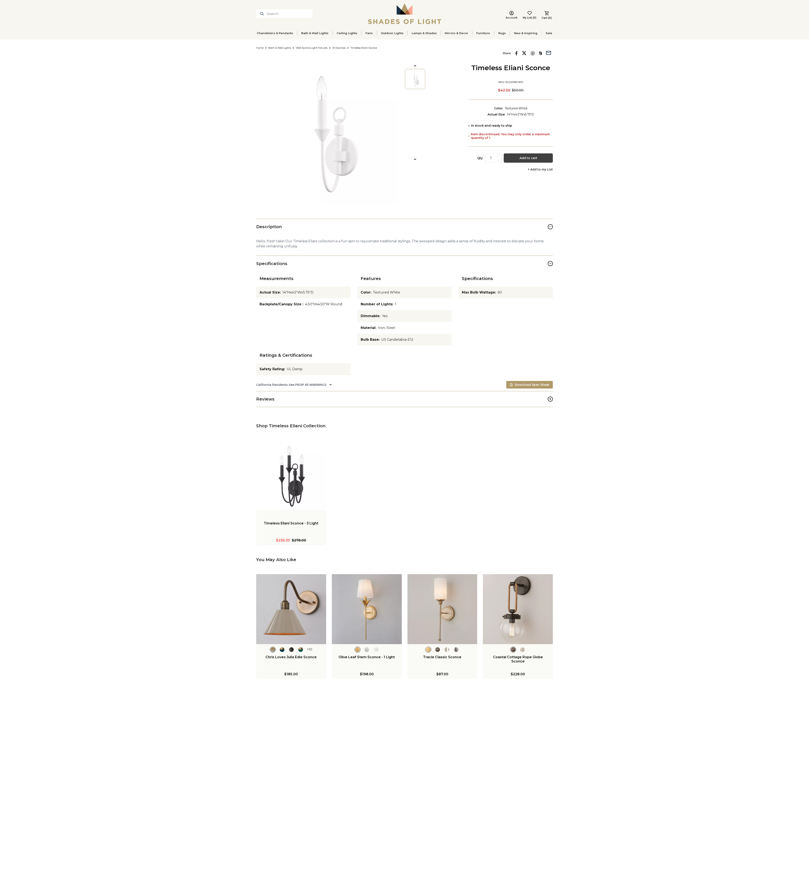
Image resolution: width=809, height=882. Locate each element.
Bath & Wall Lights (314, 33)
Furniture (483, 33)
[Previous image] (415, 66)
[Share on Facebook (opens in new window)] (516, 53)
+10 (309, 649)
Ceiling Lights (347, 33)
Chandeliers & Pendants (275, 33)
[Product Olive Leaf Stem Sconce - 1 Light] (367, 609)
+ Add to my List (540, 169)
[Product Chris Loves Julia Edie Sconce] (291, 609)
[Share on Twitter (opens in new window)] (524, 53)
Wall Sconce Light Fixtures (311, 47)
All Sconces (339, 47)
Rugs (502, 33)
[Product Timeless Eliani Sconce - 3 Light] (291, 475)
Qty (480, 158)
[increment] (498, 156)
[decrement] (498, 160)
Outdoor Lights (392, 33)
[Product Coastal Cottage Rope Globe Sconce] (518, 609)
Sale (549, 33)
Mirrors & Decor (456, 33)
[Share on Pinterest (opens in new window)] (533, 53)
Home (260, 47)
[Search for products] (262, 13)
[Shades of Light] (404, 13)
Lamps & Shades (424, 33)
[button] (327, 134)
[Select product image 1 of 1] (415, 79)
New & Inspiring (525, 33)
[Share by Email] (548, 52)
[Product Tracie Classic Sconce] (442, 609)
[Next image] (415, 159)
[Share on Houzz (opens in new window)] (540, 53)
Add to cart (528, 158)
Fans (369, 33)
